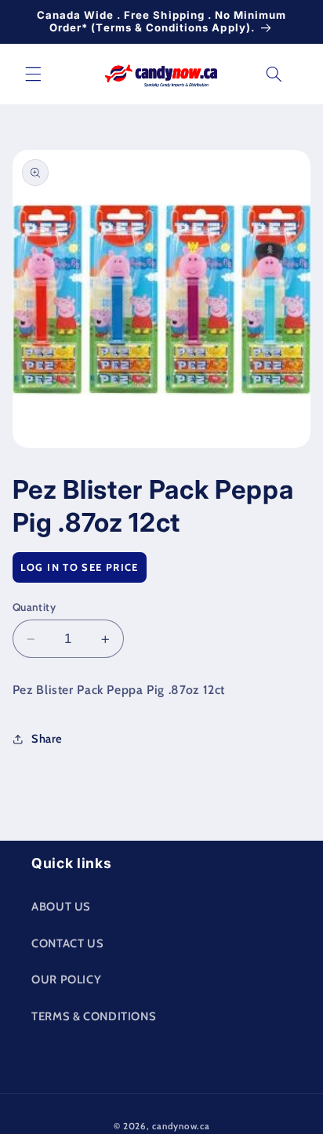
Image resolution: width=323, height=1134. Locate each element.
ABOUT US (61, 907)
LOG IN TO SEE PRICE (79, 567)
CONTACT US (67, 943)
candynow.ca (180, 1126)
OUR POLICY (66, 979)
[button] (33, 74)
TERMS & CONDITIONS (93, 1016)
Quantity (34, 607)
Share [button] (47, 739)
